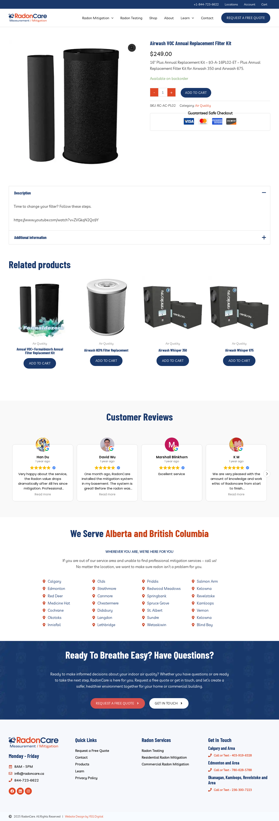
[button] (111, 18)
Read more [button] (43, 494)
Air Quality (203, 105)
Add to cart (196, 93)
